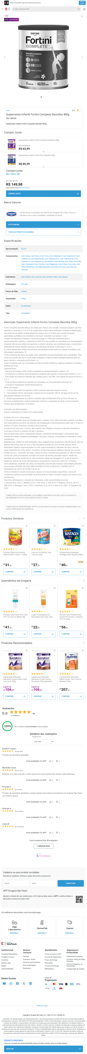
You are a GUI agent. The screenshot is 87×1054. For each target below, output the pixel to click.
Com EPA (77, 261)
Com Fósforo (39, 264)
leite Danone (13, 224)
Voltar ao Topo (42, 1006)
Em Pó (24, 249)
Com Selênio (49, 261)
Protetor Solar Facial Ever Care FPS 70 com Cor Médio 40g (15, 616)
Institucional (7, 950)
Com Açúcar (63, 277)
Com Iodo (72, 264)
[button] (43, 57)
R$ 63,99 (24, 148)
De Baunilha (26, 306)
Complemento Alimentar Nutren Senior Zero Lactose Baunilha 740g (70, 679)
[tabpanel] (43, 57)
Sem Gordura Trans (49, 277)
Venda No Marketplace (9, 954)
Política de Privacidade (75, 956)
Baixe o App (82, 3)
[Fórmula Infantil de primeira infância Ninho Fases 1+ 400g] (15, 536)
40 (63, 565)
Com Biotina (59, 261)
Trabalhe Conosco (7, 957)
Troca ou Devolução (52, 966)
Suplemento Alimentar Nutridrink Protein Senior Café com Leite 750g (15, 679)
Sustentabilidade (7, 969)
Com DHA (68, 261)
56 (63, 627)
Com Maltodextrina (42, 267)
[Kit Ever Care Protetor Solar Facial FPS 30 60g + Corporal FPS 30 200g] (72, 599)
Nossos (27, 951)
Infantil (24, 291)
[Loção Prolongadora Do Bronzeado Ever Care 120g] (43, 599)
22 (35, 627)
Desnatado (25, 313)
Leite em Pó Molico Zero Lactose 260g (41, 553)
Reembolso (49, 963)
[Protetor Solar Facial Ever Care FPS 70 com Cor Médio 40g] (15, 599)
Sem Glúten (25, 277)
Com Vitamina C (55, 256)
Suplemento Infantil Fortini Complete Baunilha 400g (39, 140)
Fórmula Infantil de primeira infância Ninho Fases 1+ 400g (15, 553)
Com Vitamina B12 (52, 259)
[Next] (82, 57)
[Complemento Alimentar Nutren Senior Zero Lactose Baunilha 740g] (72, 661)
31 (7, 565)
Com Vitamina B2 (37, 259)
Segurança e (72, 951)
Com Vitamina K (36, 261)
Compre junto (14, 194)
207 (64, 689)
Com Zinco (44, 256)
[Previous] (4, 57)
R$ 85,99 (24, 164)
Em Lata (24, 284)
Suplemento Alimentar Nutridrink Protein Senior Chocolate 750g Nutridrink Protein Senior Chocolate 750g (43, 679)
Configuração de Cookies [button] (75, 969)
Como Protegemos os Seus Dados (74, 965)
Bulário (3, 966)
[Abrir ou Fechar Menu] (2, 9)
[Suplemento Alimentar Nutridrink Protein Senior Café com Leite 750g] (15, 661)
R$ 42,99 (62, 562)
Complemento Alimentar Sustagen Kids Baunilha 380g (71, 553)
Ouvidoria (4, 960)
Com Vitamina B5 (67, 259)
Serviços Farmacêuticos (31, 962)
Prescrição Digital (29, 965)
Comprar (9, 572)
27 (35, 565)
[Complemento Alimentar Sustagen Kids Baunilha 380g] (72, 536)
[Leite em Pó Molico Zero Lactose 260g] (43, 536)
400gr (23, 299)
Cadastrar (70, 883)
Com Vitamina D (69, 256)
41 (7, 627)
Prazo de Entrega (51, 960)
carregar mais (43, 846)
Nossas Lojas (6, 963)
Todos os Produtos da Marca (21, 232)
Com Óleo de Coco (57, 267)
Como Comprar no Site (53, 954)
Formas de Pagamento (53, 957)
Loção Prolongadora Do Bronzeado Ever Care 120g (42, 616)
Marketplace (49, 969)
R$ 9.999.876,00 (24, 146)
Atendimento (51, 950)
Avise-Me (10, 1049)
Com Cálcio (25, 256)
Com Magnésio (52, 264)
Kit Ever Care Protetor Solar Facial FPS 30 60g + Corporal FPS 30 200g (71, 617)
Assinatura (27, 968)
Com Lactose (36, 277)
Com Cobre (62, 264)
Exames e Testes (29, 959)
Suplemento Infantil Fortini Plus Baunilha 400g (37, 155)
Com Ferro (35, 256)
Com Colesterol (27, 264)
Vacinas (26, 956)
